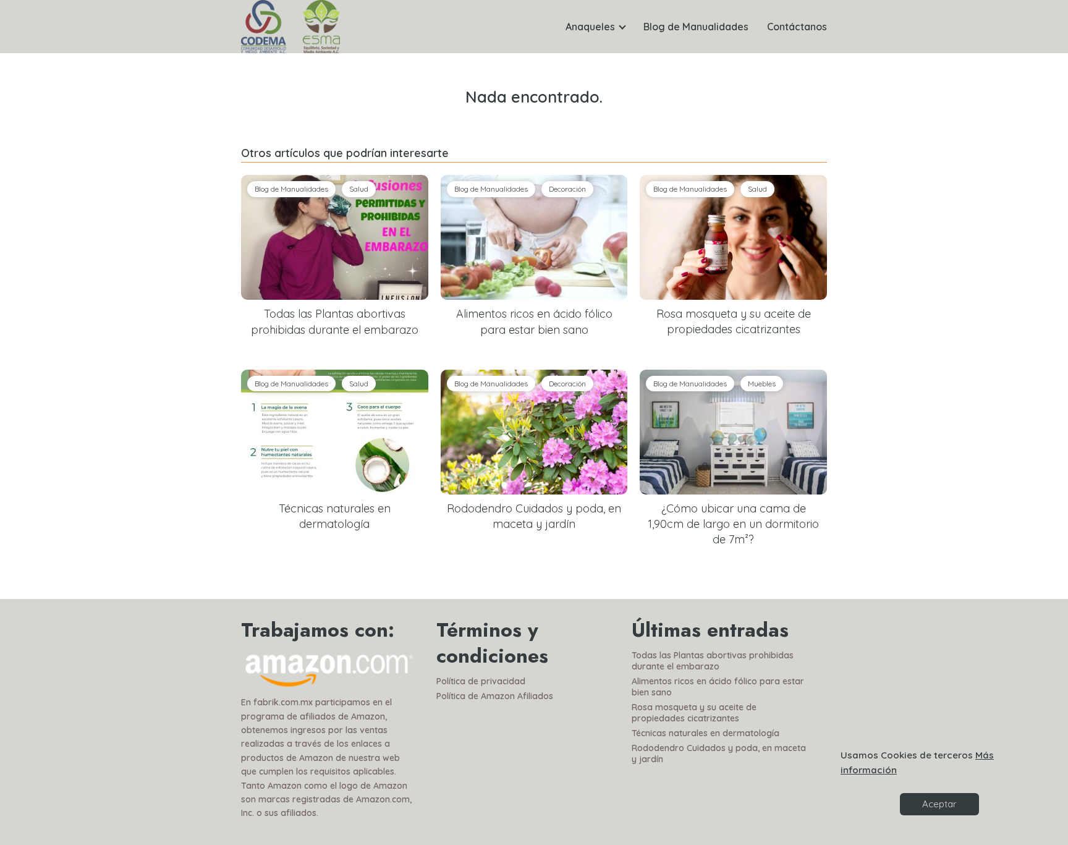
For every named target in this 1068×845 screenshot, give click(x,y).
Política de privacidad (480, 681)
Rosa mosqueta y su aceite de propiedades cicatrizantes (694, 713)
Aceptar (939, 804)
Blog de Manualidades (695, 26)
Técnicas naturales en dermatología (705, 733)
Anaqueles (590, 26)
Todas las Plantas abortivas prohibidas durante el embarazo (713, 661)
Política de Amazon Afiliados (494, 696)
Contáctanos (797, 26)
